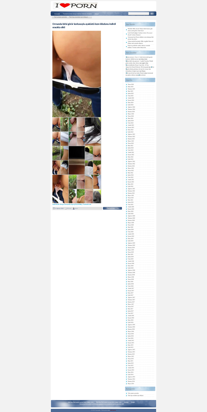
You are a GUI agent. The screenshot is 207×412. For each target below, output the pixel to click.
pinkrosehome (142, 75)
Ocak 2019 (130, 259)
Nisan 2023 (131, 143)
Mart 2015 (130, 361)
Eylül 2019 (130, 241)
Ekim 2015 (130, 345)
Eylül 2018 (130, 268)
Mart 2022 (130, 173)
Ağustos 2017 (131, 297)
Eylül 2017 (130, 295)
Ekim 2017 (130, 293)
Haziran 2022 (131, 166)
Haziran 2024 (131, 111)
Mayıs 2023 (131, 141)
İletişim (97, 14)
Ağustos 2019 (131, 243)
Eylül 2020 (130, 213)
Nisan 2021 (131, 197)
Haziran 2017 (131, 302)
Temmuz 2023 (131, 136)
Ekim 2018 (130, 265)
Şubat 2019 (131, 256)
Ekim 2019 (130, 238)
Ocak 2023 (130, 150)
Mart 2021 (130, 200)
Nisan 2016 (131, 334)
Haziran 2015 (131, 354)
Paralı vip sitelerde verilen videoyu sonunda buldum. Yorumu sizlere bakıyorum (139, 46)
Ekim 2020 (130, 211)
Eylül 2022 (130, 159)
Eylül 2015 (130, 347)
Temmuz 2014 (131, 379)
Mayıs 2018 (131, 277)
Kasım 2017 (131, 290)
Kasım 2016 (131, 318)
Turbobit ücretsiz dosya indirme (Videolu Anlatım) (77, 14)
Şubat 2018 (131, 284)
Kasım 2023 (131, 127)
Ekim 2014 (130, 372)
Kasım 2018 (131, 263)
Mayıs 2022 (131, 168)
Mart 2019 (130, 254)
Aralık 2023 (131, 125)
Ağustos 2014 (131, 377)
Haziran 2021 (131, 193)
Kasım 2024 (131, 100)
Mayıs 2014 (131, 383)
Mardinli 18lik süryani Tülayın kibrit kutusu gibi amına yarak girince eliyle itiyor (140, 29)
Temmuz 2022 (131, 163)
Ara (151, 13)
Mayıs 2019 (131, 250)
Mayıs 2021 (131, 195)
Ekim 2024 (130, 102)
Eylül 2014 (130, 374)
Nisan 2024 (131, 116)
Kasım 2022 (131, 154)
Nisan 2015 (131, 358)
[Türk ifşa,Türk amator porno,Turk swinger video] (75, 8)
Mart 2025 (130, 91)
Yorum (69, 208)
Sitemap (126, 402)
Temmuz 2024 (131, 109)
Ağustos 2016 (131, 324)
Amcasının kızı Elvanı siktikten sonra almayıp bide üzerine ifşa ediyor (141, 38)
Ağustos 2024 (131, 107)
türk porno (113, 410)
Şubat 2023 (131, 148)
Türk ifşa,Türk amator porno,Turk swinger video (80, 402)
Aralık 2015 (131, 340)
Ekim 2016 (130, 320)
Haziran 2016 (131, 329)
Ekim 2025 (130, 86)
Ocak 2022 (130, 177)
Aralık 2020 (131, 207)
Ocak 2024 (130, 123)
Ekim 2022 (130, 157)
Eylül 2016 (130, 322)
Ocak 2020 (130, 231)
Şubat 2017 (131, 311)
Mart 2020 (130, 227)
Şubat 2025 (131, 93)
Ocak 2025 (130, 95)
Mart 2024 (130, 118)
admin (76, 208)
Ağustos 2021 (131, 188)
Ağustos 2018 (131, 270)
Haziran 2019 (131, 247)
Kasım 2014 (131, 370)
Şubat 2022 (131, 175)
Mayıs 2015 (131, 356)
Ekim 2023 (130, 129)
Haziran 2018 (131, 275)
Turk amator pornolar (60, 17)
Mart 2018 (130, 281)
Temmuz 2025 (131, 89)
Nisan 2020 (131, 225)
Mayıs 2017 (131, 304)
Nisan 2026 (131, 84)
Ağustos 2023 (131, 134)
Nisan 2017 (131, 306)
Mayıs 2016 (131, 331)
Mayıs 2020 (131, 222)
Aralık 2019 (131, 234)
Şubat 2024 (131, 120)
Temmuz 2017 (131, 299)
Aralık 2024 (131, 98)
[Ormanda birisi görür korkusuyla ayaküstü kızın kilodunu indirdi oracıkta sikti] (112, 208)
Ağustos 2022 (131, 161)
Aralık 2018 (131, 261)
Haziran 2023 (131, 139)
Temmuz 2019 (131, 245)
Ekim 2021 (130, 184)
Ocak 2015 (130, 365)
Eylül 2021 (130, 186)
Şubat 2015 (131, 363)
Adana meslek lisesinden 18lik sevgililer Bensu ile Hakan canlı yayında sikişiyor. (140, 42)
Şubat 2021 (131, 202)
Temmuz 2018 (131, 272)
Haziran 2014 (131, 381)
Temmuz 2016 (131, 327)
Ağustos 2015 (131, 349)
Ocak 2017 (130, 313)
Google (133, 402)
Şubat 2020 (131, 229)
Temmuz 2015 (131, 352)
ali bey (152, 67)
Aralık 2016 (131, 315)
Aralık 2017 (131, 288)
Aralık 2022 (131, 152)
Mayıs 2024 (131, 114)
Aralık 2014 (131, 368)
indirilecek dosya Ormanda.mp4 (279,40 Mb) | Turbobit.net (71, 204)
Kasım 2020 (131, 209)
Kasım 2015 (131, 343)
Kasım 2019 (131, 236)
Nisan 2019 (131, 252)
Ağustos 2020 (131, 216)
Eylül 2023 (130, 132)
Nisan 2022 (131, 170)
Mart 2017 (130, 309)
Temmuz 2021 (131, 191)
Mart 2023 (130, 145)
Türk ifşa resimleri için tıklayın (78, 17)
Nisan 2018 (131, 279)
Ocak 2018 (130, 286)
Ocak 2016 (130, 338)
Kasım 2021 (131, 182)
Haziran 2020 (131, 220)
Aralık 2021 (131, 179)
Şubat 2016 (131, 336)
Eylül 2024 (130, 105)
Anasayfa (57, 14)
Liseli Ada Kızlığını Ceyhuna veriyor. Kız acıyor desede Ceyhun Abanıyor (140, 34)
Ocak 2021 (130, 204)
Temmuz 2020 (131, 218)
